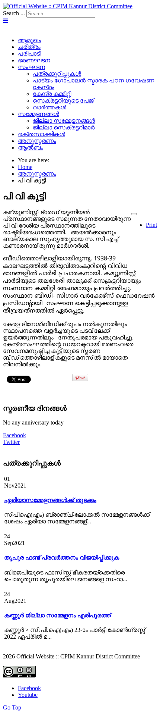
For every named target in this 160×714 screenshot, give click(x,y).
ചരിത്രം (29, 47)
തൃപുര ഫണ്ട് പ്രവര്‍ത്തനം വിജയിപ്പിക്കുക (61, 557)
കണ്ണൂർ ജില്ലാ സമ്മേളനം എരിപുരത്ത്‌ (57, 615)
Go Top (12, 707)
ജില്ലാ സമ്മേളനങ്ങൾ (64, 121)
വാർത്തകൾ (49, 107)
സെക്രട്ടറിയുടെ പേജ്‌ (63, 100)
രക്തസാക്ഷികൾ (41, 134)
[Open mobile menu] (5, 21)
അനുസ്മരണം (37, 141)
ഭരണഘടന (34, 60)
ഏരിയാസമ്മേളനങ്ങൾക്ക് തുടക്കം (50, 500)
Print (151, 225)
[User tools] (134, 214)
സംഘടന (31, 67)
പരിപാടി (29, 53)
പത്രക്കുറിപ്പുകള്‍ (57, 74)
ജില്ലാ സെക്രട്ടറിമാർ (64, 127)
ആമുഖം (29, 40)
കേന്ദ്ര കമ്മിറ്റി (52, 94)
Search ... (14, 13)
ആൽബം (30, 147)
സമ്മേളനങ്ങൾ (38, 114)
